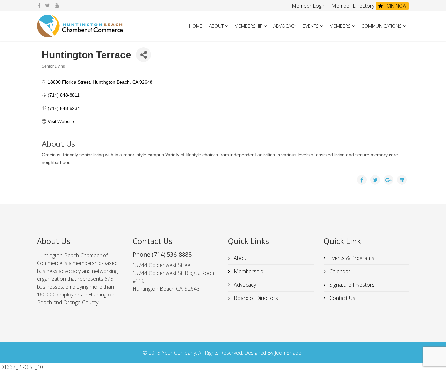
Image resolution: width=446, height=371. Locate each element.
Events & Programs (351, 257)
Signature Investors (351, 284)
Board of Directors (255, 298)
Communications (381, 26)
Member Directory (352, 5)
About (216, 26)
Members (340, 26)
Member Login (309, 5)
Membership (248, 26)
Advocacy (284, 26)
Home (195, 26)
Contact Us (341, 298)
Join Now (395, 6)
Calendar (339, 271)
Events (311, 26)
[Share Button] (143, 54)
